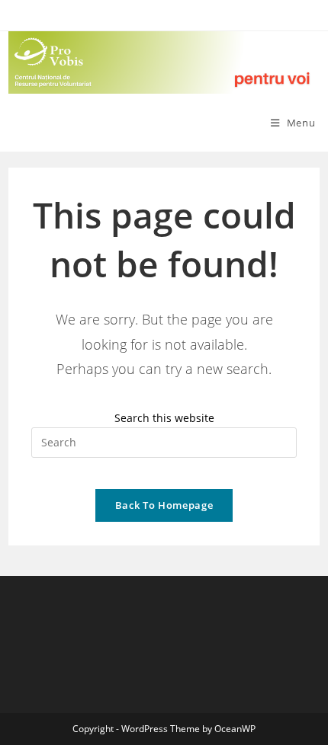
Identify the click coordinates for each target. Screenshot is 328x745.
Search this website (164, 418)
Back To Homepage (164, 505)
